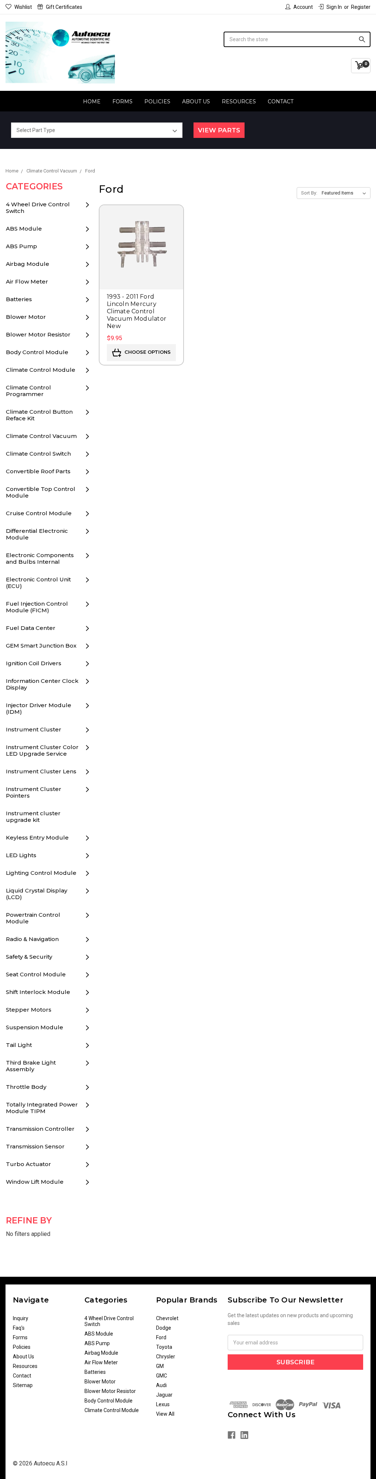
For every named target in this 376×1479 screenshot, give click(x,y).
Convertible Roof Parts (38, 471)
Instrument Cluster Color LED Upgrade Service (42, 750)
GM (160, 1366)
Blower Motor (26, 316)
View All (165, 1414)
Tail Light (19, 1044)
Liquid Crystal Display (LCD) (36, 894)
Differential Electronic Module (37, 534)
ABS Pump (21, 246)
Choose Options (147, 352)
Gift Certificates (64, 7)
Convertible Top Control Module (40, 492)
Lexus (163, 1404)
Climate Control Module (40, 369)
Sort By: (309, 193)
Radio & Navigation (32, 938)
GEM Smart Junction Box (41, 645)
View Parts (219, 130)
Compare (141, 257)
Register (360, 7)
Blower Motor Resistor (38, 334)
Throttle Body (26, 1086)
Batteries (19, 299)
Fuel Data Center (30, 627)
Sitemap (23, 1385)
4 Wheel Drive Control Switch (38, 207)
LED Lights (21, 855)
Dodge (163, 1328)
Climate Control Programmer (28, 391)
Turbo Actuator (28, 1164)
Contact (280, 101)
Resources (239, 101)
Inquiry (20, 1318)
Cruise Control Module (39, 513)
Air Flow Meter (27, 281)
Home (92, 101)
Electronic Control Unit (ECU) (38, 582)
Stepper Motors (28, 1009)
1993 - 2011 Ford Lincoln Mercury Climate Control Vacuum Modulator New (136, 311)
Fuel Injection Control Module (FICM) (37, 607)
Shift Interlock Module (38, 991)
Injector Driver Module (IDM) (38, 708)
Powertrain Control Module (33, 918)
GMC (161, 1376)
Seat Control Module (36, 974)
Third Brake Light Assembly (31, 1066)
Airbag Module (27, 263)
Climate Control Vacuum (41, 435)
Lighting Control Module (41, 872)
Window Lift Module (35, 1181)
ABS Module (24, 228)
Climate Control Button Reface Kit (39, 415)
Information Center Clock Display (42, 684)
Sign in (334, 7)
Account (303, 7)
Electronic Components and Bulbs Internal (40, 558)
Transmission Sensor (35, 1146)
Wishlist (23, 7)
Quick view (141, 236)
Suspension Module (34, 1027)
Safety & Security (29, 956)
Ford (161, 1337)
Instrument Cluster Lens (41, 771)
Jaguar (164, 1395)
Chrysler (165, 1356)
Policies (157, 101)
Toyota (164, 1347)
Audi (161, 1385)
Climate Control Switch (38, 453)
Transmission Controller (40, 1128)
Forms (122, 101)
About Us (196, 101)
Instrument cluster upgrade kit (33, 816)
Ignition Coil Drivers (33, 663)
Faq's (19, 1328)
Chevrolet (167, 1318)
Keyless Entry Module (37, 837)
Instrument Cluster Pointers (33, 792)
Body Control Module (37, 352)
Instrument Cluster (33, 729)
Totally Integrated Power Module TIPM (42, 1108)
